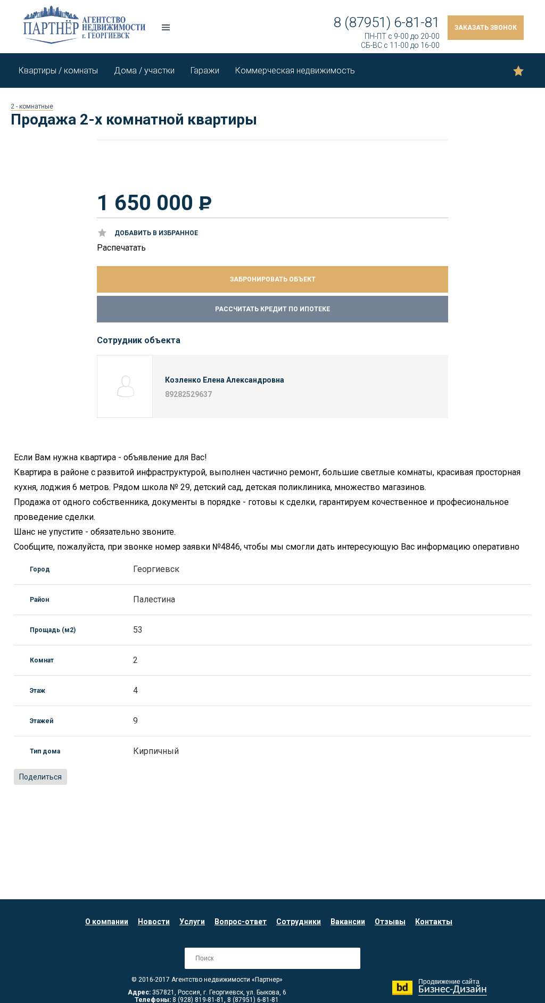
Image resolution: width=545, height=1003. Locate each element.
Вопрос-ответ (240, 921)
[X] (112, 777)
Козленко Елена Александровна (224, 380)
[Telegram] (171, 777)
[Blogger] (124, 777)
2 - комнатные (32, 106)
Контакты (433, 921)
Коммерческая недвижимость (295, 70)
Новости (154, 921)
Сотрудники (298, 921)
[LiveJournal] (147, 777)
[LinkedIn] (136, 777)
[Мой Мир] (100, 777)
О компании (106, 921)
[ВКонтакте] (77, 777)
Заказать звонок (486, 27)
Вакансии (348, 921)
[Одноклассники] (89, 777)
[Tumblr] (159, 777)
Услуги (192, 921)
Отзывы (390, 921)
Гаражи (205, 70)
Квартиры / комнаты (58, 70)
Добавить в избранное (156, 233)
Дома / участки (144, 70)
